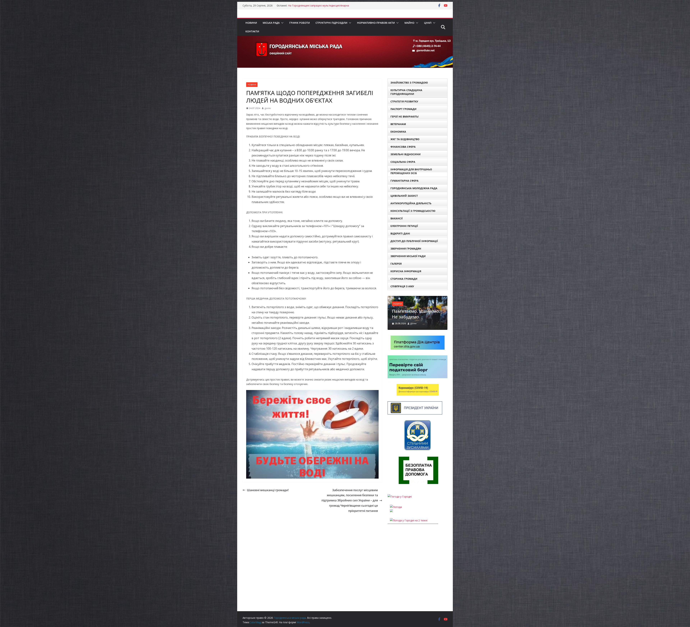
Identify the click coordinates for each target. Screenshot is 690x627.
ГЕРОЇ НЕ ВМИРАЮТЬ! (404, 116)
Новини (251, 22)
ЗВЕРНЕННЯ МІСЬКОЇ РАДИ (408, 256)
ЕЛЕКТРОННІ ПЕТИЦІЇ (404, 226)
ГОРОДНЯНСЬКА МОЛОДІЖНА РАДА (413, 188)
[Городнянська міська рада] (345, 38)
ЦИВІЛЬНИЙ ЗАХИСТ (404, 195)
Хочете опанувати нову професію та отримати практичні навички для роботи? (423, 322)
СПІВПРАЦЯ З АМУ (402, 286)
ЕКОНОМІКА (398, 131)
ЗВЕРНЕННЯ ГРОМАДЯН (405, 248)
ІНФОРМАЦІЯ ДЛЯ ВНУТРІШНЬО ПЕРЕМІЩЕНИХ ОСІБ (411, 171)
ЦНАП (427, 22)
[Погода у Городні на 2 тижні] (408, 535)
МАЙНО (409, 22)
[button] (282, 22)
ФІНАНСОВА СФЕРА (403, 146)
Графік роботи (299, 22)
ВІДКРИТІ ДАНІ (400, 233)
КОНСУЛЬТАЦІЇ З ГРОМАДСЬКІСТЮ (412, 211)
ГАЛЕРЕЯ (396, 263)
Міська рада (271, 22)
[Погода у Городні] (400, 511)
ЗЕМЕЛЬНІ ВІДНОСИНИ (405, 154)
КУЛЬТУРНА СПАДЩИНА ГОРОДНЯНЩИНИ (406, 92)
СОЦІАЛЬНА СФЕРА (402, 161)
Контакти (252, 31)
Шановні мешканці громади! (268, 490)
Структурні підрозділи (331, 22)
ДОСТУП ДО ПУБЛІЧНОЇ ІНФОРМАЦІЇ (414, 241)
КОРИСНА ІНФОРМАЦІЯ (405, 271)
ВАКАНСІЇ (396, 218)
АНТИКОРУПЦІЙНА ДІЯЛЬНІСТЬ (410, 203)
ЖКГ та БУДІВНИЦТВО (404, 139)
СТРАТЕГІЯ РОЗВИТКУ (404, 101)
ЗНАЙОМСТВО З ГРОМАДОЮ (409, 82)
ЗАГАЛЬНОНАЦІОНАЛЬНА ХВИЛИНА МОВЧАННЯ (318, 5)
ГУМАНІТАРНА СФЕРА (404, 180)
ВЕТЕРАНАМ (398, 124)
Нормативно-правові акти (376, 22)
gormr (267, 108)
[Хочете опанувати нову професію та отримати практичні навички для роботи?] (424, 298)
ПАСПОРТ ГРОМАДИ (403, 109)
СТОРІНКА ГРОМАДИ (403, 278)
